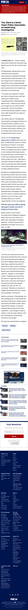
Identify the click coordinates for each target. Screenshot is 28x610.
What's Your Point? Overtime (5, 524)
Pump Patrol (4, 507)
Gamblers (15, 504)
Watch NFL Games (5, 569)
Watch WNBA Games (5, 586)
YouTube (3, 463)
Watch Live (21, 2)
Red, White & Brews (17, 517)
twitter (13, 595)
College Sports (16, 499)
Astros (14, 495)
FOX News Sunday (17, 465)
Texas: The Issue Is (5, 526)
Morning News (17, 473)
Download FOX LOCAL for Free (12, 371)
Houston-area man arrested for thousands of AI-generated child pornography (17, 408)
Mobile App (15, 554)
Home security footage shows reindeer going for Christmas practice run (12, 246)
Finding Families (16, 478)
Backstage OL (4, 541)
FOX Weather (4, 508)
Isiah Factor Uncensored (3, 515)
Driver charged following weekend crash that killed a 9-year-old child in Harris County (10, 365)
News (14, 454)
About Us (16, 536)
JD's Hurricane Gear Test (5, 501)
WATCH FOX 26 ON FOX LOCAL (17, 543)
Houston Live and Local (5, 530)
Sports (15, 493)
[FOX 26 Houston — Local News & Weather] (5, 2)
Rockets (14, 498)
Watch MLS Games (5, 587)
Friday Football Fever (17, 506)
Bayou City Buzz (4, 528)
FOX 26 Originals (15, 513)
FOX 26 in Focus (16, 519)
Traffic (2, 504)
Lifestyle (18, 32)
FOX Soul (3, 465)
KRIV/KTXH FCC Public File (16, 558)
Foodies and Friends (17, 525)
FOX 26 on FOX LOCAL (4, 456)
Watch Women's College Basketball (5, 583)
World (14, 460)
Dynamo (15, 501)
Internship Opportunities (16, 552)
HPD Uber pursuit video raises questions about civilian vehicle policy (9, 346)
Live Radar (3, 495)
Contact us (15, 538)
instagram (15, 595)
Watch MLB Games (5, 574)
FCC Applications (16, 562)
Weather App (4, 505)
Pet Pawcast (15, 527)
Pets (14, 482)
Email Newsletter (16, 547)
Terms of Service (15, 444)
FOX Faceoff (15, 521)
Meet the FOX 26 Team (16, 540)
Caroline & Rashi (16, 516)
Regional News (5, 473)
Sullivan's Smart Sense (16, 467)
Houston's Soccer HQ (17, 530)
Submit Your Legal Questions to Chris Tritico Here (17, 485)
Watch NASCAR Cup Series (5, 576)
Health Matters (16, 480)
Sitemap (15, 470)
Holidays (12, 326)
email (18, 595)
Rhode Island (6, 330)
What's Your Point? (5, 522)
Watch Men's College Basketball (5, 581)
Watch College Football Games (4, 572)
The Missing (15, 528)
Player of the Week (17, 508)
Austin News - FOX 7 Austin (5, 479)
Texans (14, 496)
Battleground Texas (5, 532)
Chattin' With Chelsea (5, 520)
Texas (14, 457)
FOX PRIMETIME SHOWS (4, 546)
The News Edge (4, 518)
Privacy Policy (15, 442)
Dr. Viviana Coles (16, 477)
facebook (10, 595)
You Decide (15, 462)
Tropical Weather (5, 499)
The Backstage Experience (4, 544)
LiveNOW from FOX (5, 461)
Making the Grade (17, 475)
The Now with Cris (5, 540)
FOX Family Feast (17, 489)
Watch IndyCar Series (5, 578)
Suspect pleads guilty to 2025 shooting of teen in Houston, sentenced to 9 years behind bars (10, 358)
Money (14, 464)
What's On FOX (16, 545)
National (15, 459)
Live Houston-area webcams (5, 497)
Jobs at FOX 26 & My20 (16, 549)
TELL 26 (3, 458)
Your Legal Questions (17, 487)
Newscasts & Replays (6, 460)
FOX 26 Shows (5, 512)
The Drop (3, 538)
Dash (14, 503)
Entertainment (5, 536)
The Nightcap (4, 517)
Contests (3, 549)
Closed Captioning (17, 560)
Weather (3, 493)
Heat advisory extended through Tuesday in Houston (10, 352)
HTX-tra (15, 566)
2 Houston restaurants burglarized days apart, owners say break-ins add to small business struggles (10, 340)
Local (14, 455)
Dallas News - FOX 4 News (5, 476)
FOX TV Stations (13, 32)
